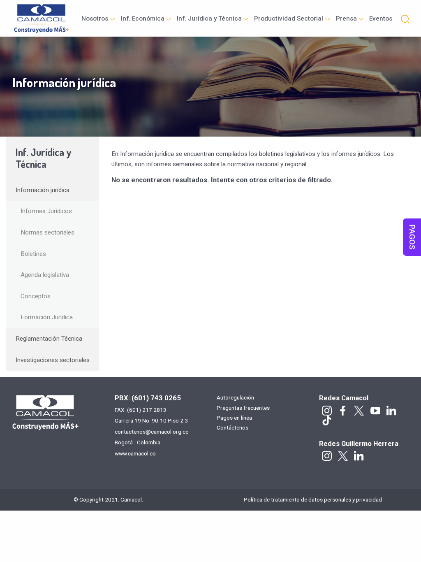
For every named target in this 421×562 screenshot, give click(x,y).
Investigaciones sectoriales (53, 360)
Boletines (33, 254)
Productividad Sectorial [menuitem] (288, 18)
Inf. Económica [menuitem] (142, 18)
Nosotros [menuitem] (94, 18)
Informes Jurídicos (46, 211)
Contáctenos (232, 428)
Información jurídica (42, 190)
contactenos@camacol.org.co (152, 431)
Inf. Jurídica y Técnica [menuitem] (209, 18)
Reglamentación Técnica (49, 338)
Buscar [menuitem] (404, 18)
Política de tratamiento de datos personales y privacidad (313, 499)
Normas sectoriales (47, 232)
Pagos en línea (234, 418)
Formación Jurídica (47, 317)
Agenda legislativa (45, 275)
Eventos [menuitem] (380, 18)
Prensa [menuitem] (346, 18)
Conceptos (36, 296)
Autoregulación (235, 398)
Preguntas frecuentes (243, 408)
